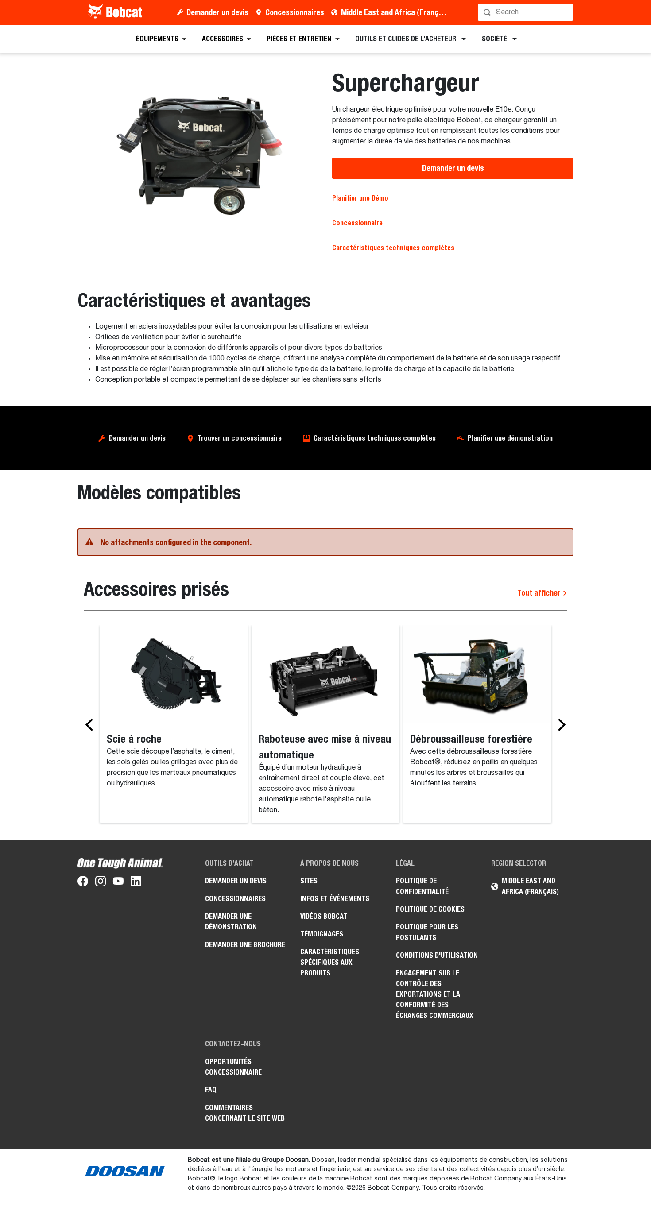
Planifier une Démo (360, 198)
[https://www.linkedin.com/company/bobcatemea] (136, 883)
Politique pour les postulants (427, 932)
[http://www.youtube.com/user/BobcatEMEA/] (118, 883)
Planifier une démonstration (510, 438)
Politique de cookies (430, 909)
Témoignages (321, 934)
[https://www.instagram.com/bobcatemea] (100, 883)
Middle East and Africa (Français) (395, 12)
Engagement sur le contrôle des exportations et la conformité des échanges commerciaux (434, 994)
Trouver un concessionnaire (240, 438)
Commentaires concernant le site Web (245, 1112)
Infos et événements (334, 898)
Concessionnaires (294, 12)
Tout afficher (539, 592)
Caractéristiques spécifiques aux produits (329, 962)
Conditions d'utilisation (437, 955)
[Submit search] (565, 12)
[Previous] (91, 724)
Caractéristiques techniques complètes (375, 438)
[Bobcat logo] (115, 12)
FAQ (211, 1090)
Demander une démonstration (231, 921)
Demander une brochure (245, 944)
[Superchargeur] (198, 156)
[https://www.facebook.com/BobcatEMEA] (83, 883)
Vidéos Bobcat (323, 916)
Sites (309, 881)
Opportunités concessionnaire (233, 1066)
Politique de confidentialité (422, 886)
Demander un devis (217, 12)
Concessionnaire (357, 223)
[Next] (559, 724)
